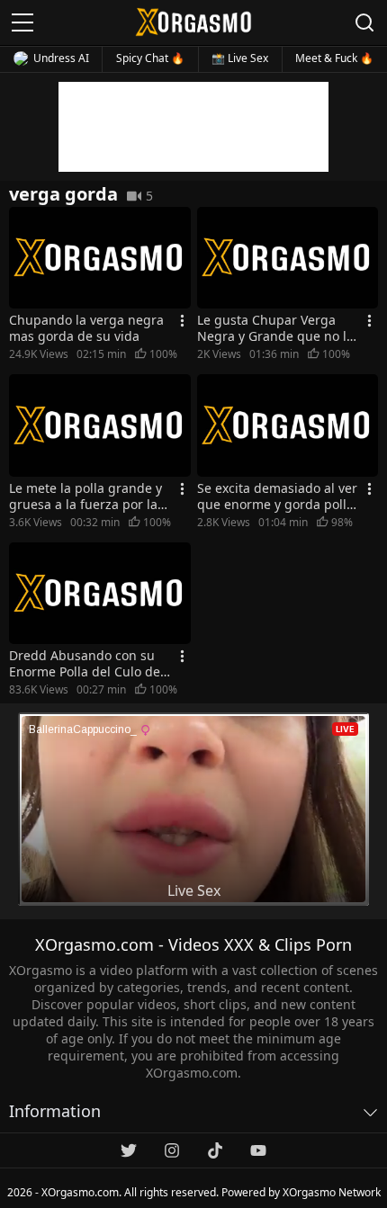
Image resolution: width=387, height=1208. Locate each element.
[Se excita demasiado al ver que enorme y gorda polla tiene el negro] (288, 425)
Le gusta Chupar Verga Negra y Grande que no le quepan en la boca (275, 328)
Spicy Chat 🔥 (150, 58)
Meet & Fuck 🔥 (334, 58)
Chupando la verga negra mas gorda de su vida (86, 328)
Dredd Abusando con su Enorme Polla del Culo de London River (84, 664)
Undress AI (61, 58)
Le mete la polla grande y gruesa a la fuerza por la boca (85, 496)
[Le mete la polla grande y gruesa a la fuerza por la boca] (100, 425)
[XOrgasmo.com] (193, 22)
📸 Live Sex (240, 58)
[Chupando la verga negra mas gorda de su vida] (100, 258)
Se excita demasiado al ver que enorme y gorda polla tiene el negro (277, 496)
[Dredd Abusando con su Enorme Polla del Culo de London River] (100, 593)
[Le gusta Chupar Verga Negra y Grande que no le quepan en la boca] (288, 258)
